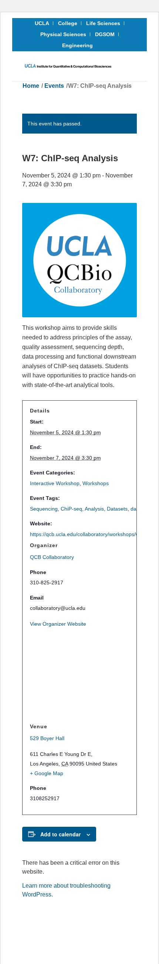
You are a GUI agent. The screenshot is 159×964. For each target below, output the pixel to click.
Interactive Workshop (55, 483)
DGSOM (105, 34)
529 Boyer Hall (47, 738)
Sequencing (44, 509)
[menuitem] (42, 23)
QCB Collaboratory (52, 557)
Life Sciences (103, 23)
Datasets (117, 509)
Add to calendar (60, 834)
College (67, 23)
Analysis (94, 509)
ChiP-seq (71, 509)
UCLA (42, 23)
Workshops (95, 483)
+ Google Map (46, 773)
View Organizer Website (58, 624)
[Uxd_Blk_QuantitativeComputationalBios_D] (68, 66)
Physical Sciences (63, 34)
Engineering (77, 45)
